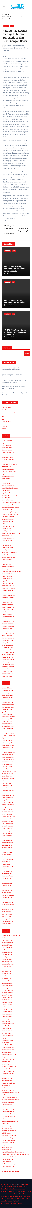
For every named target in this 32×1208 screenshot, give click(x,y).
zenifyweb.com (6, 1085)
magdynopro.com (7, 609)
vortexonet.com (7, 954)
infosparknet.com (7, 840)
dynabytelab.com (7, 947)
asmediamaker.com (8, 486)
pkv (3, 414)
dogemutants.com (7, 543)
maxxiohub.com (7, 976)
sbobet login (4, 1189)
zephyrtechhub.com (8, 904)
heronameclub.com (8, 562)
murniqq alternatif (6, 1191)
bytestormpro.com (7, 1064)
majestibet (4, 1201)
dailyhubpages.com (8, 1109)
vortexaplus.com (7, 890)
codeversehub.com (7, 812)
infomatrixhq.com (7, 750)
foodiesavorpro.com (8, 1050)
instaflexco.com (7, 1012)
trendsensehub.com (8, 1071)
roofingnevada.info (8, 1142)
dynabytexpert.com (8, 859)
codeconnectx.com (7, 740)
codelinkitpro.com (7, 693)
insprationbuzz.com (8, 462)
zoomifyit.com (6, 923)
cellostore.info (6, 483)
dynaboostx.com (7, 1009)
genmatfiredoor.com (8, 1090)
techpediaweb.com (7, 602)
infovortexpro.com (7, 662)
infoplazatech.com (7, 714)
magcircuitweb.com (8, 597)
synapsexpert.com (7, 909)
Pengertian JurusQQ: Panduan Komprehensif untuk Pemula (14, 268)
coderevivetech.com (8, 655)
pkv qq (4, 409)
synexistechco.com (7, 964)
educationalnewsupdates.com (11, 935)
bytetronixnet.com (7, 669)
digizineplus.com (7, 833)
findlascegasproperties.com (10, 1092)
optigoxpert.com (7, 1002)
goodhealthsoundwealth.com (11, 533)
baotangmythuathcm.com (10, 514)
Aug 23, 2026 (10, 273)
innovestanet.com (7, 857)
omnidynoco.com (7, 902)
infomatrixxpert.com (8, 743)
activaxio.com (6, 1033)
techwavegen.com (7, 628)
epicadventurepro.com (9, 1054)
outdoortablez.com (8, 567)
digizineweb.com (7, 738)
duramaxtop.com (7, 545)
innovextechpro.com (8, 595)
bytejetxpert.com (7, 671)
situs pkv (25, 1184)
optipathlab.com (7, 945)
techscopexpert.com (8, 600)
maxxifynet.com (7, 957)
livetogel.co (5, 1088)
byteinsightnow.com (8, 652)
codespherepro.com (8, 645)
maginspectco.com (7, 674)
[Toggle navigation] (3, 7)
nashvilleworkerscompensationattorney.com (15, 1154)
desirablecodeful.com (8, 557)
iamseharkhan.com (8, 469)
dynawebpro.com (7, 881)
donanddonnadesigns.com (10, 1097)
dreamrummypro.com (8, 452)
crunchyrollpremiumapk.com (11, 502)
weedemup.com (7, 1128)
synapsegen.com (7, 883)
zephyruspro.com (7, 847)
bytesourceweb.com (8, 650)
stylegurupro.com (7, 1038)
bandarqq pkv (11, 1186)
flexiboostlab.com (7, 1016)
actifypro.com (6, 1007)
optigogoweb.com (7, 919)
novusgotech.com (7, 866)
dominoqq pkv (21, 1196)
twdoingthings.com (8, 550)
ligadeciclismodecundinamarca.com (13, 1152)
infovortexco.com (7, 781)
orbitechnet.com (7, 897)
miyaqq (10, 1201)
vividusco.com (6, 969)
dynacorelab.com (7, 962)
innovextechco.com (8, 757)
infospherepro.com (8, 1047)
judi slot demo (6, 407)
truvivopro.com (6, 966)
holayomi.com (6, 1150)
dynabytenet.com (7, 802)
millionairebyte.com (8, 1166)
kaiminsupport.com (8, 455)
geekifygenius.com (7, 1078)
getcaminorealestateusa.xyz (10, 1171)
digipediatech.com (7, 581)
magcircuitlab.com (7, 762)
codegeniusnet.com (8, 726)
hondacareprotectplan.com (10, 505)
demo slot (5, 424)
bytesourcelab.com (7, 838)
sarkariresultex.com (8, 476)
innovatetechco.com (8, 607)
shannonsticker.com (8, 459)
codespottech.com (7, 574)
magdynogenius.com (8, 588)
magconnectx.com (7, 1145)
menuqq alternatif (6, 1184)
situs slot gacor (20, 1189)
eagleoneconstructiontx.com (10, 1100)
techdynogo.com (7, 576)
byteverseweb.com (7, 814)
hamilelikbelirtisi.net (8, 1023)
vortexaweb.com (7, 981)
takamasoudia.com (7, 547)
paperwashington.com (9, 1126)
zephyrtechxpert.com (8, 778)
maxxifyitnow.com (7, 843)
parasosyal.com (6, 528)
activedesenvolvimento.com (10, 1107)
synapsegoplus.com (8, 821)
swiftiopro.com (6, 1021)
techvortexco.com (7, 709)
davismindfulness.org (8, 1164)
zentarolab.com (7, 912)
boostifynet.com (7, 995)
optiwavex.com (6, 900)
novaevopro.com (7, 988)
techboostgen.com (7, 695)
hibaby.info (5, 1123)
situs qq (3, 1186)
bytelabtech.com (7, 700)
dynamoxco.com (7, 871)
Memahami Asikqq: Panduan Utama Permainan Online (13, 387)
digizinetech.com (7, 636)
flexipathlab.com (7, 885)
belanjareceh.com (7, 457)
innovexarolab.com (8, 640)
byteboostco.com (7, 766)
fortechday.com (6, 1169)
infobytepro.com (7, 721)
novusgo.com (6, 1062)
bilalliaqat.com (6, 1133)
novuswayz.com (7, 1004)
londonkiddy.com (7, 1159)
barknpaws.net (6, 481)
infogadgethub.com (8, 690)
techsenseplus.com (8, 624)
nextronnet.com (7, 869)
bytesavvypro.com (7, 631)
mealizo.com (6, 478)
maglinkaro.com (7, 800)
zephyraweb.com (7, 978)
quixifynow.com (7, 845)
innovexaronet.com (8, 745)
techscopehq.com (7, 831)
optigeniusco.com (7, 983)
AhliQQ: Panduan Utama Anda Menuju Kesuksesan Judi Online (15, 332)
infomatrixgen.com (8, 638)
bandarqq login (6, 421)
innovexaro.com (7, 835)
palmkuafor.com (7, 447)
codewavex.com (7, 764)
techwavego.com (7, 785)
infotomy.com (6, 569)
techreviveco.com (7, 797)
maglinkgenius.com (8, 759)
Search (7, 348)
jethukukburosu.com (8, 517)
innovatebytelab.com (8, 719)
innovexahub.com (7, 959)
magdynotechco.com (8, 705)
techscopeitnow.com (8, 666)
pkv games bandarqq (8, 412)
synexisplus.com (7, 952)
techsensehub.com (7, 697)
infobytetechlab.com (8, 643)
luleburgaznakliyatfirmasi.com (11, 524)
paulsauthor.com (7, 555)
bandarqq (5, 426)
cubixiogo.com (6, 893)
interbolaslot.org (7, 445)
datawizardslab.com (8, 1040)
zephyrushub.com (7, 943)
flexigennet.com (7, 559)
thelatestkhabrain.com (9, 471)
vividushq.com (6, 888)
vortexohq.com (6, 1052)
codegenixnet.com (7, 647)
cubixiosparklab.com (8, 752)
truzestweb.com (7, 907)
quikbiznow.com (7, 914)
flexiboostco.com (7, 938)
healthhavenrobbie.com (9, 1095)
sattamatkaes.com (7, 500)
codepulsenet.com (7, 826)
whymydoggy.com (7, 440)
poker (4, 428)
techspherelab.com (7, 807)
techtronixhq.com (7, 688)
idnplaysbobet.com (8, 1112)
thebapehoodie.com (8, 526)
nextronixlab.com (7, 852)
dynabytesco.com (7, 1035)
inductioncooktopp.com (9, 1138)
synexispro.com (7, 1147)
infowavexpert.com (8, 617)
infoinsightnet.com (8, 728)
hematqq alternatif (19, 1191)
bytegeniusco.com (7, 619)
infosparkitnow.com (8, 707)
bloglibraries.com (7, 521)
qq (3, 417)
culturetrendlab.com (8, 1069)
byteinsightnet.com (8, 733)
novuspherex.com (7, 985)
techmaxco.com (7, 1028)
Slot (12, 26)
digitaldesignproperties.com (10, 474)
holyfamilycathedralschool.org (11, 1157)
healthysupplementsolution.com (12, 571)
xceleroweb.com (7, 916)
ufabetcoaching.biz (8, 1161)
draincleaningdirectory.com (10, 512)
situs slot (7, 1198)
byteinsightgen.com (8, 633)
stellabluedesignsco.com (9, 552)
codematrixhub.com (8, 621)
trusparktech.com (7, 990)
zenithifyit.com (6, 973)
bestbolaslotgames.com (9, 1116)
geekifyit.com (6, 497)
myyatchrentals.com (8, 493)
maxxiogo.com (6, 864)
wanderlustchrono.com (9, 1066)
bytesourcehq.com (7, 731)
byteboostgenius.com (8, 819)
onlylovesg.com (7, 1104)
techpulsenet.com (7, 776)
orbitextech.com (7, 1081)
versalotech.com (7, 1026)
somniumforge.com (8, 519)
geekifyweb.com (7, 712)
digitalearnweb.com (8, 443)
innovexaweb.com (7, 876)
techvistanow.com (7, 747)
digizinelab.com (7, 783)
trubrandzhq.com (7, 993)
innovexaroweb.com (8, 795)
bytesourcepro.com (8, 805)
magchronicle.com (7, 578)
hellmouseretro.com (8, 538)
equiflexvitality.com (8, 1102)
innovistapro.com (7, 1014)
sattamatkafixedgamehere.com (11, 1119)
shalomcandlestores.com (9, 495)
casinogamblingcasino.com (10, 507)
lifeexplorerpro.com (8, 1059)
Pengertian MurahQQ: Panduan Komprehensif (14, 301)
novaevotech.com (7, 755)
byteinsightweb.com (8, 586)
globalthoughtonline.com (10, 488)
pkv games (25, 1198)
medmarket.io (6, 564)
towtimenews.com (7, 509)
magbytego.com (7, 724)
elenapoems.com (7, 536)
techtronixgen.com (8, 593)
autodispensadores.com (9, 1135)
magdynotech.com (7, 828)
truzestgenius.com (7, 774)
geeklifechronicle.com (8, 1045)
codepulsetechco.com (8, 735)
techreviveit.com (7, 614)
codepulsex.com (7, 788)
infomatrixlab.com (7, 809)
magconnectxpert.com (9, 771)
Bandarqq (6, 26)
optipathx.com (6, 850)
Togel (13, 250)
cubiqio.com (6, 1042)
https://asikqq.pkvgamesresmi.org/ (11, 1203)
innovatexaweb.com (8, 702)
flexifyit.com (6, 862)
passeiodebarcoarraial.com (10, 464)
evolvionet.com (7, 950)
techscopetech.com (8, 790)
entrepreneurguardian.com (10, 1121)
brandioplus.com (7, 878)
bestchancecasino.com (9, 1131)
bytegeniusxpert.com (8, 716)
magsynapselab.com (8, 590)
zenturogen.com (7, 874)
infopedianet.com (7, 824)
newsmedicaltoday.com (9, 1140)
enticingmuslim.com (8, 531)
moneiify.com (6, 490)
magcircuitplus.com (8, 664)
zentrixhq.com (6, 854)
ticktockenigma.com (8, 1073)
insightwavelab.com (8, 1057)
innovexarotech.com (8, 659)
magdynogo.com (7, 676)
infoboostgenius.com (8, 626)
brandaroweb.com (7, 921)
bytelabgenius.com (8, 605)
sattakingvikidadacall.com (10, 1114)
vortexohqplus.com (8, 1019)
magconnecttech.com (8, 1083)
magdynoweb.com (7, 793)
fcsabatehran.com (7, 540)
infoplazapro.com (7, 612)
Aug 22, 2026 (10, 305)
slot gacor (19, 1186)
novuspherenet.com (8, 895)
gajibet (16, 1201)
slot (8, 50)
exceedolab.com (7, 1031)
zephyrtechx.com (7, 1000)
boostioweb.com (7, 940)
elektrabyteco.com (7, 769)
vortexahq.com (6, 971)
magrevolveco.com (7, 657)
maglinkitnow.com (7, 583)
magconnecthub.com (8, 816)
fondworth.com (6, 467)
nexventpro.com (7, 997)
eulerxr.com (5, 1076)
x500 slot (12, 1189)
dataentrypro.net (7, 450)
